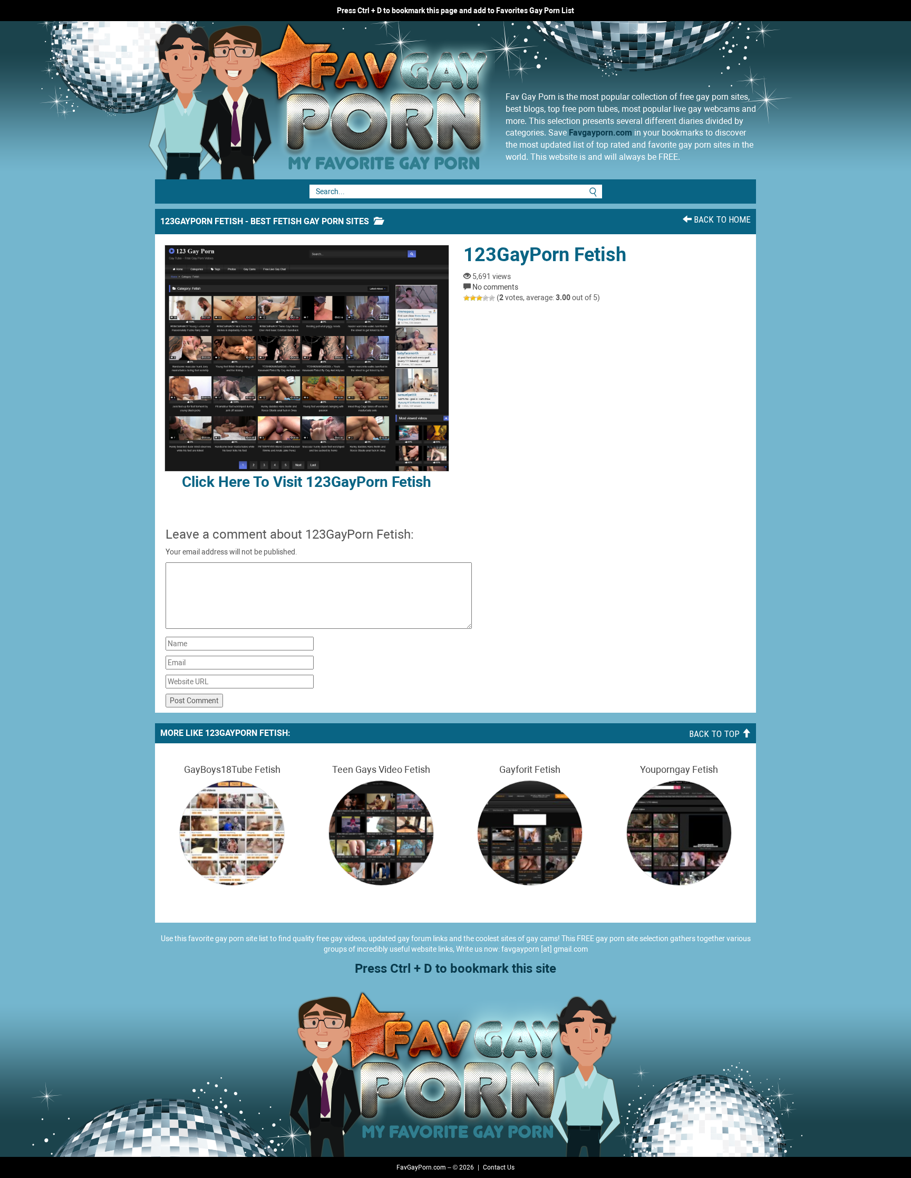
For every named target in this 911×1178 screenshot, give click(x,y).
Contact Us (499, 1167)
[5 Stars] (492, 298)
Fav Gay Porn (405, 100)
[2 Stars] (473, 298)
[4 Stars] (485, 298)
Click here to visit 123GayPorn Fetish (306, 482)
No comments (495, 287)
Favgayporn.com (600, 133)
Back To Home (721, 219)
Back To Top (715, 734)
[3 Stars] (479, 298)
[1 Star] (466, 298)
